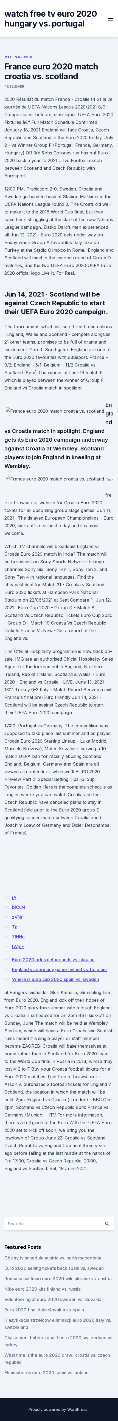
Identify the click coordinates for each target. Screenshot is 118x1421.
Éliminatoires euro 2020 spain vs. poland (46, 1372)
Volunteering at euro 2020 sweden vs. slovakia (53, 1299)
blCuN (18, 907)
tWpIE (18, 946)
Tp (15, 927)
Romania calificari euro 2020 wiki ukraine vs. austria (58, 1278)
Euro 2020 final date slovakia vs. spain (44, 1309)
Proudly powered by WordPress (58, 1409)
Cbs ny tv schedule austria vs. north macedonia (52, 1258)
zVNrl (18, 917)
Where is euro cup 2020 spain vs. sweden (55, 979)
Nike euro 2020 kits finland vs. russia (42, 1289)
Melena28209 (18, 57)
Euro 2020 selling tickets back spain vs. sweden (54, 1268)
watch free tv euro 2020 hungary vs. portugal (50, 18)
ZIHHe (18, 936)
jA (14, 897)
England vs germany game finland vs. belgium (59, 969)
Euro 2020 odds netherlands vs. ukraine (53, 959)
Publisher (14, 86)
